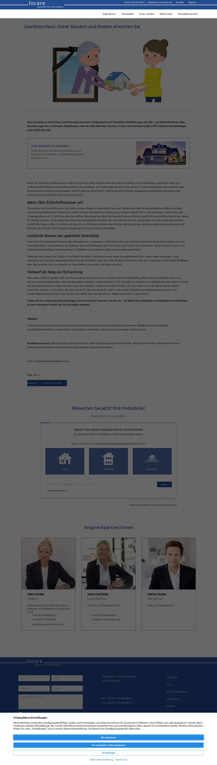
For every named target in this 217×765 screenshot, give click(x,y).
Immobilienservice (188, 14)
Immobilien (128, 14)
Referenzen (166, 14)
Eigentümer (109, 14)
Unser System (146, 14)
